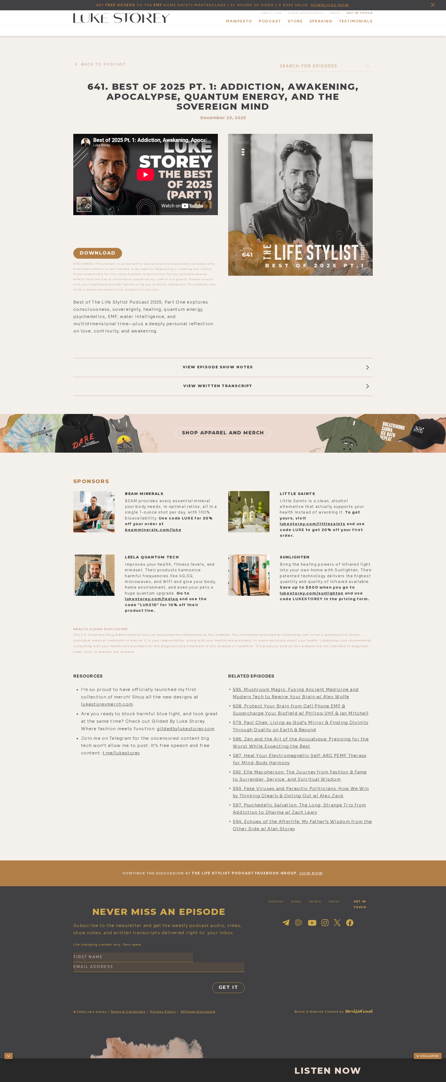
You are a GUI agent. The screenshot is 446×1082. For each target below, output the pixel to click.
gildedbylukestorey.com (185, 728)
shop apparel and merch (223, 433)
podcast (270, 21)
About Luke (271, 13)
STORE (296, 901)
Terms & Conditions (128, 1011)
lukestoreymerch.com (107, 704)
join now (311, 873)
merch (315, 901)
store (295, 21)
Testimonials (356, 21)
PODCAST (275, 901)
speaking (320, 21)
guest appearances (306, 13)
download (98, 253)
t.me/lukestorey (121, 753)
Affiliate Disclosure (198, 1011)
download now (330, 5)
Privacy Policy (163, 1011)
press (335, 13)
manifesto (239, 21)
